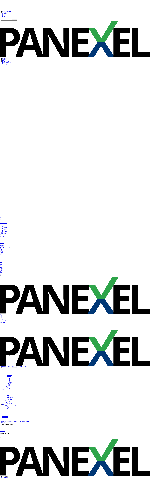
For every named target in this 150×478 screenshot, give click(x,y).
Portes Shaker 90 (24, 366)
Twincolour (9, 385)
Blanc (1, 261)
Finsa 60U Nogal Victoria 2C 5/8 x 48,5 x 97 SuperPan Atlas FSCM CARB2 (14, 421)
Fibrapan (8, 380)
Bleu (1, 262)
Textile (1, 257)
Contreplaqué (7, 388)
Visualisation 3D (5, 63)
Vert (1, 271)
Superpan (9, 372)
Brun (1, 263)
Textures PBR (5, 64)
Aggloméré (2, 245)
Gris (1, 264)
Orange (1, 268)
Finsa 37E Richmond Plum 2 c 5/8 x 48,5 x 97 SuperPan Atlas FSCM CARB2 (14, 420)
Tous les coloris (3, 274)
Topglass (1, 319)
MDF (1, 220)
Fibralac (8, 378)
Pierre (1, 254)
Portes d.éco (13, 366)
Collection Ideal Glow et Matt (5, 366)
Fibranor (8, 379)
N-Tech (1, 324)
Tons (1, 258)
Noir (1, 267)
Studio (1, 318)
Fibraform (9, 377)
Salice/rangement (5, 61)
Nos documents (5, 16)
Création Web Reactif (4, 477)
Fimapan (8, 387)
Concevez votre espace (6, 11)
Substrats (4, 59)
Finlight (8, 381)
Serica (1, 315)
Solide (1, 256)
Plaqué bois (2, 255)
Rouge (1, 270)
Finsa (1, 316)
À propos (4, 12)
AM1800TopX (3, 326)
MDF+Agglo (2, 66)
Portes (3, 60)
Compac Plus (9, 375)
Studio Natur (2, 321)
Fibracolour (9, 376)
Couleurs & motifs (5, 369)
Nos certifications (5, 14)
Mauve (1, 266)
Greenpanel (9, 383)
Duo (1, 317)
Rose (1, 269)
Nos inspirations (5, 15)
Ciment (1, 249)
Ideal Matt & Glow (3, 320)
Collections (4, 389)
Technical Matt (3, 322)
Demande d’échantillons (6, 62)
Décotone (2, 314)
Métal (1, 253)
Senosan (1, 325)
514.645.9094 (2, 422)
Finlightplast (9, 382)
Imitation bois (2, 251)
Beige (1, 259)
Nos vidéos (4, 13)
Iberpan (8, 384)
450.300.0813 (2, 431)
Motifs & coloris (5, 58)
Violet (1, 272)
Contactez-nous (5, 17)
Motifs (1, 248)
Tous (1, 273)
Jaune (1, 265)
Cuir (1, 250)
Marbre (1, 252)
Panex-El (1, 323)
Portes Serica (18, 366)
